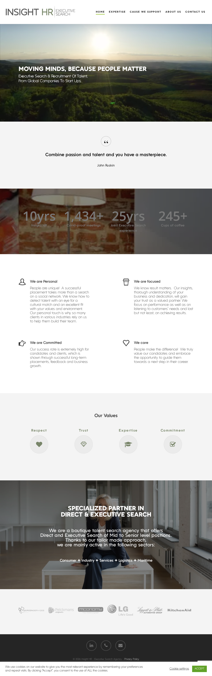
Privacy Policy (131, 659)
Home (100, 12)
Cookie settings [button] (179, 669)
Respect (39, 430)
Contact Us (195, 12)
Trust (83, 430)
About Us (173, 12)
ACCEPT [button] (199, 669)
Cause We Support (145, 12)
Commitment (173, 430)
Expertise (117, 12)
